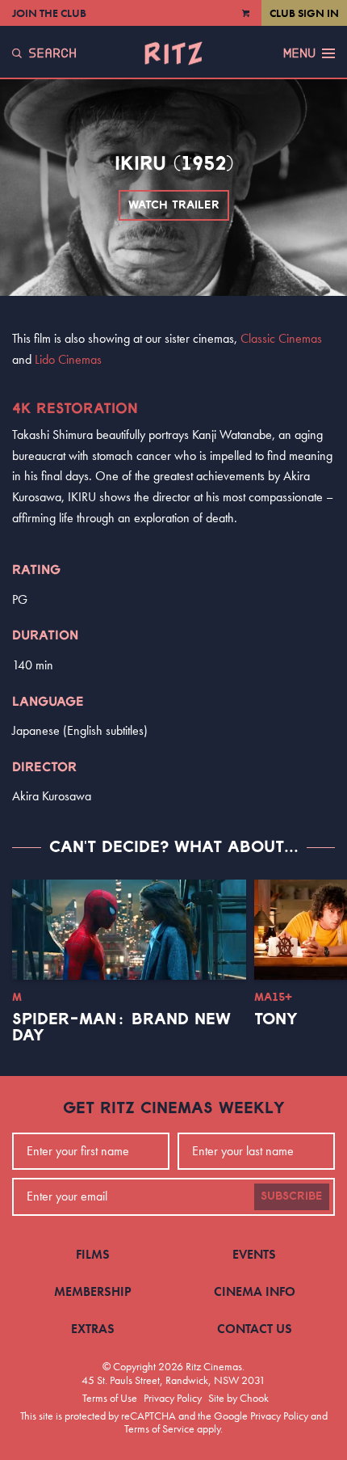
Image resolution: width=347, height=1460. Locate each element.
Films (93, 1254)
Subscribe (292, 1196)
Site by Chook (238, 1397)
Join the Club (49, 13)
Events (254, 1254)
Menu (299, 53)
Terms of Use (109, 1397)
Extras (93, 1328)
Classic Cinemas (281, 338)
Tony (276, 1019)
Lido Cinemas (68, 359)
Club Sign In (304, 13)
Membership (93, 1291)
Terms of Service (159, 1428)
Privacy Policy (173, 1397)
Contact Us (254, 1328)
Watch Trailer (173, 205)
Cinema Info (254, 1291)
